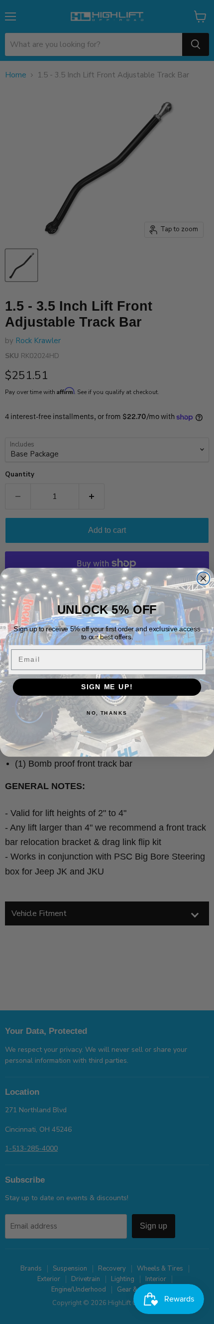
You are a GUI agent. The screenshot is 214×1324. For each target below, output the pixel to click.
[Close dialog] (203, 578)
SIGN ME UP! (107, 687)
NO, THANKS (107, 713)
